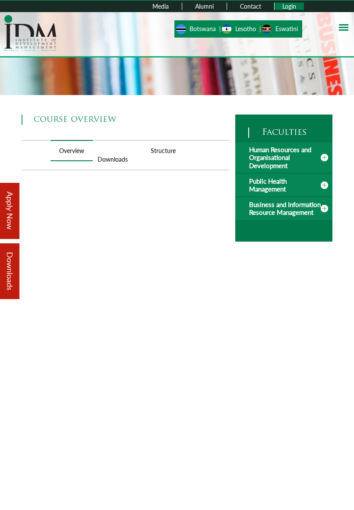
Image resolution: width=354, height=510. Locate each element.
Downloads (113, 159)
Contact (250, 6)
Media (160, 6)
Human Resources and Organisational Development (280, 157)
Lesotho (245, 28)
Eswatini (286, 28)
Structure (163, 150)
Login (289, 6)
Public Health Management (268, 185)
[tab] (283, 157)
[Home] (30, 32)
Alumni (204, 6)
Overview (71, 150)
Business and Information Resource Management (285, 208)
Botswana (203, 28)
